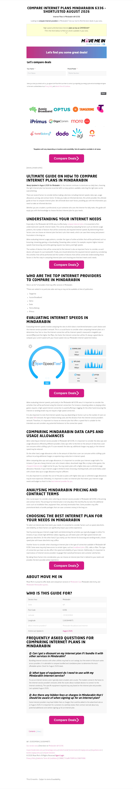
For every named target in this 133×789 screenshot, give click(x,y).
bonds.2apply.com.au (33, 753)
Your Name (30, 69)
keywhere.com (96, 750)
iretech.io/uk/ (64, 750)
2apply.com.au (85, 750)
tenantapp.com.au (51, 750)
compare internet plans (75, 224)
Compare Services (48, 753)
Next (103, 93)
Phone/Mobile (72, 69)
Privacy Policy (49, 86)
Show (38, 731)
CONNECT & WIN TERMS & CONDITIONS (71, 758)
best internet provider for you (61, 481)
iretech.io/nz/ (74, 750)
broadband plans (79, 547)
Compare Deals (65, 158)
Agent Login (59, 755)
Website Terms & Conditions (62, 86)
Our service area (32, 746)
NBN (35, 418)
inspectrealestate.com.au (35, 750)
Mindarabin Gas (75, 582)
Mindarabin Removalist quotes (37, 585)
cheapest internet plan (34, 466)
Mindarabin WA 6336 (56, 746)
